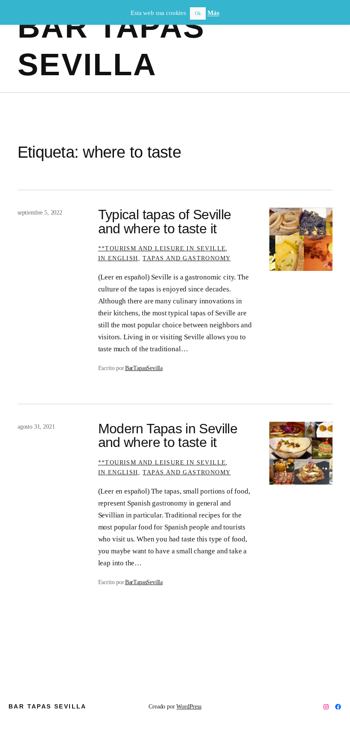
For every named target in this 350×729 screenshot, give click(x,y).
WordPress (188, 706)
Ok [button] (198, 13)
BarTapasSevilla (144, 367)
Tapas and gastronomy (186, 258)
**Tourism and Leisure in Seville (162, 248)
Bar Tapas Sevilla (48, 706)
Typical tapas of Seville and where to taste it (164, 221)
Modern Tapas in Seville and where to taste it (167, 435)
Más (213, 12)
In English (118, 258)
